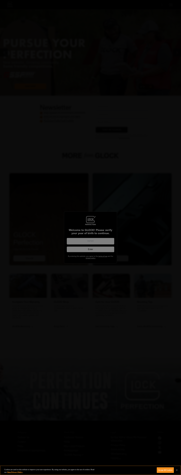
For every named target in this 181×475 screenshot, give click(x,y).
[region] (90, 470)
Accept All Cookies (165, 470)
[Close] (177, 470)
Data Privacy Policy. (15, 472)
